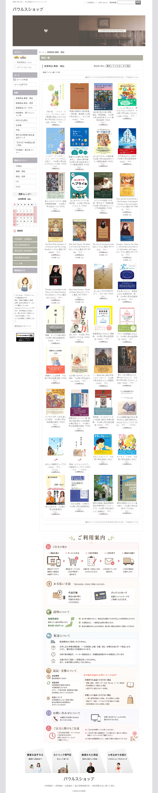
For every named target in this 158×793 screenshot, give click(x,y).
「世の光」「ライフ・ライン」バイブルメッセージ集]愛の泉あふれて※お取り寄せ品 (55, 117)
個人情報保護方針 (22, 245)
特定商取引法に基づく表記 (103, 786)
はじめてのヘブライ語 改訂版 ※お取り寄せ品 (80, 203)
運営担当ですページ (23, 326)
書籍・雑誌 (20, 171)
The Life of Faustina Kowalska (103, 247)
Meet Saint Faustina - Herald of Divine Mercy (79, 292)
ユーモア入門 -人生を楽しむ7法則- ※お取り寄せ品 (55, 419)
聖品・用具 (20, 176)
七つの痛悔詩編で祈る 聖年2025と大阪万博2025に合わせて (127, 421)
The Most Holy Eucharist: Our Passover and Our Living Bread (55, 248)
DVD (18, 187)
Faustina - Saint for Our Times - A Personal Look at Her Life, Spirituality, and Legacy (127, 249)
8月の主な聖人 (22, 120)
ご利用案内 (90, 2)
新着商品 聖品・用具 (24, 103)
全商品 (19, 166)
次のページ (133, 77)
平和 (18, 130)
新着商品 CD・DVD (24, 108)
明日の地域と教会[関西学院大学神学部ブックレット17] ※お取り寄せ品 (103, 507)
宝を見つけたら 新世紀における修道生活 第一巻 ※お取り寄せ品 (127, 295)
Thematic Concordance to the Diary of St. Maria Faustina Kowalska (55, 293)
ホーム (41, 52)
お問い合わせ (103, 2)
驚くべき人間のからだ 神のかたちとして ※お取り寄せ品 (127, 379)
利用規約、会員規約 (23, 239)
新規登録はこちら (24, 62)
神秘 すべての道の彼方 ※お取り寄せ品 (56, 338)
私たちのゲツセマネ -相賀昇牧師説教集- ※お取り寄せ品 (55, 203)
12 (122, 77)
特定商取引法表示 (22, 258)
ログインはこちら (24, 67)
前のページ (90, 77)
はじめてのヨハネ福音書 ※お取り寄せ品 (104, 159)
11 (119, 77)
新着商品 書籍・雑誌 (24, 98)
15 (127, 77)
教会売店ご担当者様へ (24, 251)
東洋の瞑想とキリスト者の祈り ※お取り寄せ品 (127, 505)
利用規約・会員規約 (64, 786)
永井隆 (18, 125)
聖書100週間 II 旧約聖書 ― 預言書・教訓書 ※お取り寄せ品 (79, 115)
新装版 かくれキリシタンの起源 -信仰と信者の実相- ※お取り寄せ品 (103, 421)
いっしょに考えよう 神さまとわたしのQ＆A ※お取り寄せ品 (127, 112)
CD (17, 182)
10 (116, 77)
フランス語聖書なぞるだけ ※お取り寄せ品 (127, 337)
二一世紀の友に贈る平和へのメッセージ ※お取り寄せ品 (103, 379)
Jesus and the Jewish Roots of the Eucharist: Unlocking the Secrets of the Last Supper (127, 204)
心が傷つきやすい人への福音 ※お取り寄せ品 (79, 378)
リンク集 (18, 263)
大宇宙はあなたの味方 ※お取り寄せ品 (127, 159)
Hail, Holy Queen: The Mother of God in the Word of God (79, 248)
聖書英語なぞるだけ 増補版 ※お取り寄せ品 (103, 336)
